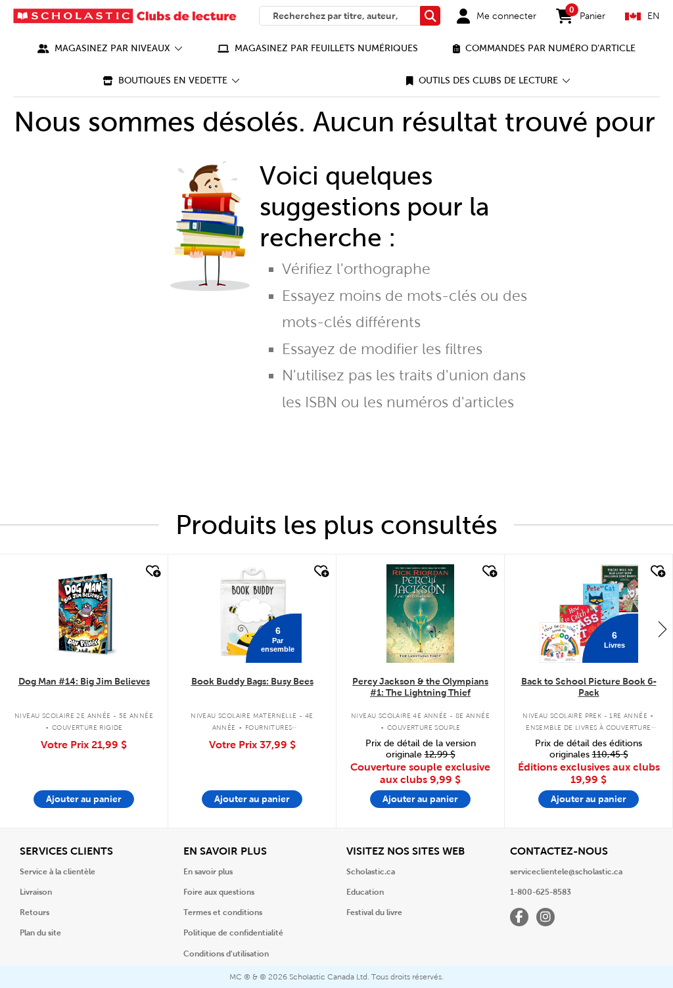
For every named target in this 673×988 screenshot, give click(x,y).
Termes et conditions (222, 912)
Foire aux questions (218, 892)
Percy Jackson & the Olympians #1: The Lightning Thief (420, 687)
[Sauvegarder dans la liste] (152, 571)
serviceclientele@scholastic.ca (566, 871)
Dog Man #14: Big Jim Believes (84, 681)
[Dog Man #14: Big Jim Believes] (84, 613)
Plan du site (40, 932)
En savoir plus (208, 871)
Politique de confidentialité (233, 932)
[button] (110, 48)
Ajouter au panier (84, 799)
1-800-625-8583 (540, 892)
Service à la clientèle (57, 871)
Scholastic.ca (370, 871)
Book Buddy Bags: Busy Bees (252, 681)
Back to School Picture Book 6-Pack (589, 687)
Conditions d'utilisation (226, 953)
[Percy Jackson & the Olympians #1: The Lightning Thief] (419, 613)
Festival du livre (374, 912)
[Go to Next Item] (662, 628)
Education (365, 892)
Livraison (36, 892)
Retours (34, 912)
